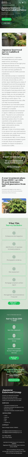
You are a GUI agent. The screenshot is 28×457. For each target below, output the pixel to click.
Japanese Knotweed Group (6, 2)
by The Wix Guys (18, 453)
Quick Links (7, 413)
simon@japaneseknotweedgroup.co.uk (12, 430)
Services (5, 403)
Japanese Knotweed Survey (11, 405)
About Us (6, 417)
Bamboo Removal (8, 409)
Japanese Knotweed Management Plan (14, 407)
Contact (5, 425)
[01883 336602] (20, 3)
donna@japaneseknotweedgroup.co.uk (12, 432)
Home (5, 415)
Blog (5, 419)
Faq (5, 420)
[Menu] (25, 3)
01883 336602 (7, 435)
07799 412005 (8, 437)
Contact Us (7, 422)
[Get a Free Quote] (23, 3)
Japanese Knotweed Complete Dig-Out (14, 410)
